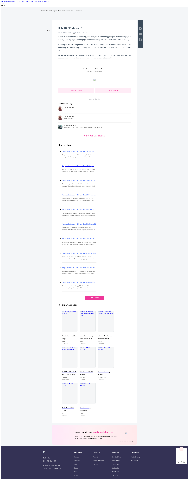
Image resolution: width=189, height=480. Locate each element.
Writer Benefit (116, 460)
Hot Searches (115, 468)
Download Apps (116, 457)
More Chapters (94, 297)
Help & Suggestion (98, 460)
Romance (76, 457)
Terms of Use (47, 468)
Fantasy (76, 471)
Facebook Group (135, 457)
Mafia (75, 464)
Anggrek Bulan (66, 32)
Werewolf (77, 460)
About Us (95, 457)
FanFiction (115, 475)
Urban (76, 475)
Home (43, 11)
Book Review (115, 471)
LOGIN (46, 1)
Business (95, 464)
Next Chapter (113, 90)
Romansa (48, 11)
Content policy (116, 464)
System (76, 468)
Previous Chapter (76, 90)
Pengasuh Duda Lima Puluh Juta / (61, 11)
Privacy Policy (57, 468)
